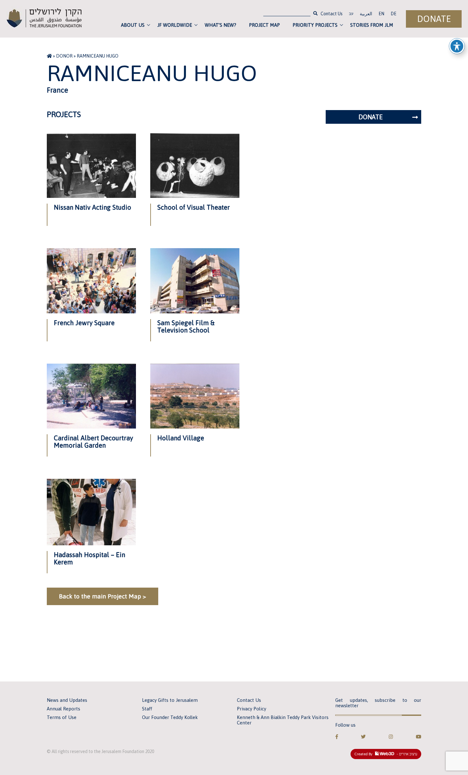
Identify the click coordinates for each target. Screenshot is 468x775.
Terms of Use (61, 717)
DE (393, 13)
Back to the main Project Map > (102, 596)
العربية (366, 13)
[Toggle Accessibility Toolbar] (456, 46)
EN (381, 13)
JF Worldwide (174, 25)
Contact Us (332, 13)
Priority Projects (315, 25)
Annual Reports (63, 708)
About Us (133, 25)
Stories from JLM (371, 25)
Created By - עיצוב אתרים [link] (385, 754)
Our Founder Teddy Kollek (170, 717)
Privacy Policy (251, 708)
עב (351, 14)
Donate (434, 19)
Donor (64, 56)
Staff (147, 708)
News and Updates (67, 700)
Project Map (264, 25)
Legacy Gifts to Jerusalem (170, 700)
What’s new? (220, 25)
